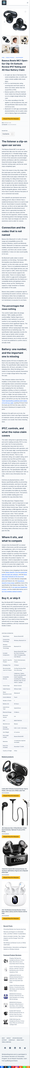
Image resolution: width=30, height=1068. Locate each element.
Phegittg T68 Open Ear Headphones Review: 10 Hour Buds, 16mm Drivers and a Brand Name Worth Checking (16, 961)
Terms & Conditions (6, 1042)
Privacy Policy (20, 1040)
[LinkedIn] (15, 1048)
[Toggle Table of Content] (11, 134)
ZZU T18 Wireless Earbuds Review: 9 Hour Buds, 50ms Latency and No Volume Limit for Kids (14, 911)
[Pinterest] (20, 1048)
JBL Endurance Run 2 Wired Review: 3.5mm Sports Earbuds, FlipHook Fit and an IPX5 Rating (14, 829)
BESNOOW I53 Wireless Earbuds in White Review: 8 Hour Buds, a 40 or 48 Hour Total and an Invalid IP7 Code (16, 1005)
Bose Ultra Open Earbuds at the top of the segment (14, 576)
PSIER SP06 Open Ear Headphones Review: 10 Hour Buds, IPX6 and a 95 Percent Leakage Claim (16, 1022)
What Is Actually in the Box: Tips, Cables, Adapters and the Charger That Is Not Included (14, 938)
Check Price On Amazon (11, 119)
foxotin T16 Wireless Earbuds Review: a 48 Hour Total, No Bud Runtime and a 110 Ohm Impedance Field (16, 969)
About (3, 1038)
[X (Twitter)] (10, 1048)
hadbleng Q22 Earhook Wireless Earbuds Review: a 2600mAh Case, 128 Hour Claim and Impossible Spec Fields (16, 979)
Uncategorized (12, 124)
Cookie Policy (12, 1040)
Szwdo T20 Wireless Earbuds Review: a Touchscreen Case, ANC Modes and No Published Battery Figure (16, 988)
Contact (9, 1038)
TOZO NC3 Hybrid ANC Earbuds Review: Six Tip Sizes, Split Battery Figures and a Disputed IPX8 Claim (15, 870)
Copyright (4, 1040)
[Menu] (27, 2)
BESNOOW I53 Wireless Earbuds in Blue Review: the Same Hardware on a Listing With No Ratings (16, 996)
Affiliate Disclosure (17, 1038)
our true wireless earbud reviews (12, 591)
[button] (28, 804)
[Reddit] (25, 1048)
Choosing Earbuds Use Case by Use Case (14, 929)
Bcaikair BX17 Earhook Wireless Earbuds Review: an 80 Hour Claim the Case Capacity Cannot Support (16, 1013)
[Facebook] (5, 1048)
